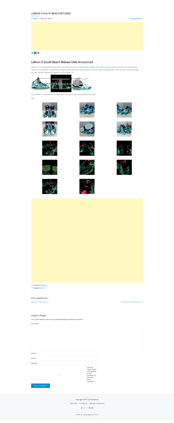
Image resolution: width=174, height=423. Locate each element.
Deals (141, 3)
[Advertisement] (87, 36)
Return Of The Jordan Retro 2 (40, 302)
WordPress (95, 415)
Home (97, 3)
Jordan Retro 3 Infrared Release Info (132, 302)
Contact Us (83, 403)
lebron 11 (43, 288)
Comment (34, 323)
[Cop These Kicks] (51, 3)
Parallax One (80, 415)
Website (34, 363)
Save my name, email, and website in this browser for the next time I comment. (91, 374)
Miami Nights (90, 67)
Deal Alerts (131, 3)
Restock (119, 3)
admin (35, 18)
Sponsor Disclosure (97, 403)
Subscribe (73, 403)
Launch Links (107, 3)
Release (44, 285)
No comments (136, 18)
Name (34, 353)
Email (33, 358)
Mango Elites (111, 67)
